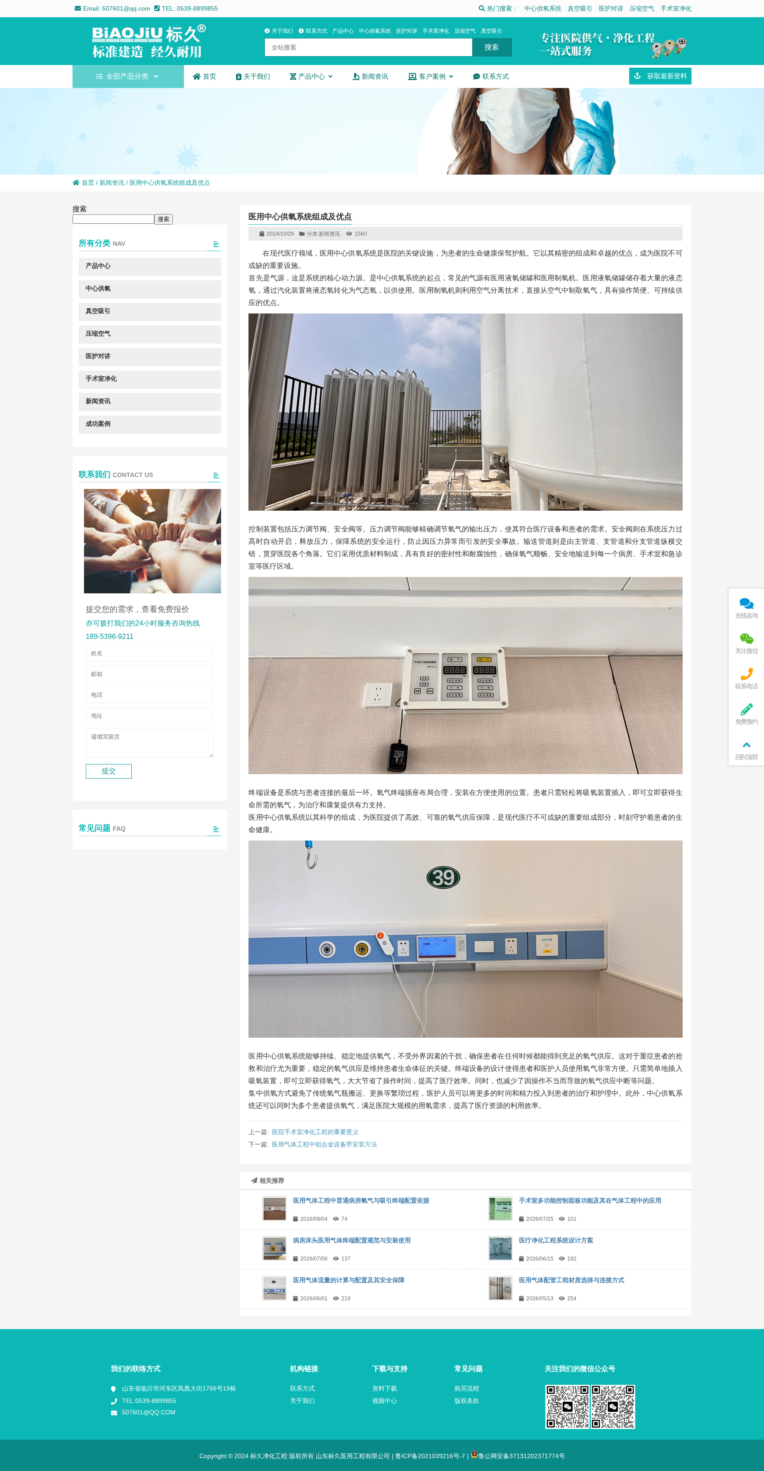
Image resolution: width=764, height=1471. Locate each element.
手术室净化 (676, 8)
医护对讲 (611, 8)
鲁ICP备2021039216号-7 (429, 1456)
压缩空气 (642, 8)
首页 (88, 182)
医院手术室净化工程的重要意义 (315, 1131)
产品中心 (343, 31)
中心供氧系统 (543, 8)
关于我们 (282, 31)
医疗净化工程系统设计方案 (556, 1240)
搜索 (80, 209)
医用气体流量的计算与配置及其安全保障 (349, 1280)
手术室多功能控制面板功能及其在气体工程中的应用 (590, 1200)
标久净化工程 (150, 41)
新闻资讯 (111, 182)
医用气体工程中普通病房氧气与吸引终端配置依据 (361, 1200)
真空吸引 (580, 8)
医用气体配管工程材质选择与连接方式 (571, 1280)
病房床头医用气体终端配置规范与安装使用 (352, 1240)
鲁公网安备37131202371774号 (521, 1456)
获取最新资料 (666, 76)
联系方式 (316, 31)
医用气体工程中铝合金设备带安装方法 (324, 1144)
